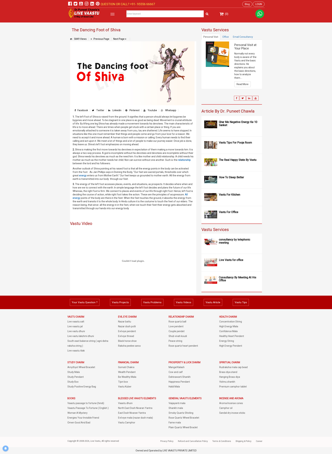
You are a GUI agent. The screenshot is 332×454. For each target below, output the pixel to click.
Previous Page (101, 39)
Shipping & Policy (243, 441)
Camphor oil (225, 408)
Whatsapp (170, 110)
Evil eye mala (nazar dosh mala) (135, 417)
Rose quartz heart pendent (183, 345)
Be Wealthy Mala (127, 377)
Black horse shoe (127, 341)
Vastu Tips (241, 302)
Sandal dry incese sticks (232, 412)
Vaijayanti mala (177, 403)
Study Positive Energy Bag (81, 386)
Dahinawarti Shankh (180, 377)
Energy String (226, 341)
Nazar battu (124, 321)
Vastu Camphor (126, 422)
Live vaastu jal (75, 326)
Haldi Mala (174, 386)
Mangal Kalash (177, 367)
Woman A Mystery (77, 412)
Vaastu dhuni (125, 403)
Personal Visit (210, 36)
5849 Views (80, 39)
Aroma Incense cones (231, 403)
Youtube (152, 110)
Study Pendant (75, 377)
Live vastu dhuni (76, 331)
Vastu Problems (152, 302)
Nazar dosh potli (127, 326)
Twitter (100, 110)
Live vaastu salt (75, 321)
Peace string (175, 341)
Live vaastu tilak (76, 350)
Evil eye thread (126, 336)
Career (259, 441)
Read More (242, 84)
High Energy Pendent (230, 345)
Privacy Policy (166, 441)
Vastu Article (213, 302)
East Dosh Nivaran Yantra (132, 412)
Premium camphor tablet (233, 386)
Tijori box (123, 381)
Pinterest (134, 110)
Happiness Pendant (179, 381)
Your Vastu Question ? (85, 302)
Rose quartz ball (177, 321)
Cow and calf (176, 372)
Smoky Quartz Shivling (181, 412)
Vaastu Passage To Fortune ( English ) (88, 408)
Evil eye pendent (127, 331)
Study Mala (73, 372)
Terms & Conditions (221, 441)
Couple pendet (177, 331)
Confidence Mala (228, 331)
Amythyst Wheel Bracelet (81, 367)
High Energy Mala (228, 326)
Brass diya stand (228, 372)
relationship (184, 160)
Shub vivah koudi (178, 336)
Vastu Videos (183, 302)
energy (83, 175)
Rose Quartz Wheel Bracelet (184, 417)
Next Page (119, 39)
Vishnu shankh (227, 381)
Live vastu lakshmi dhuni (80, 336)
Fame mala (175, 422)
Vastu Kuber (124, 386)
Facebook (82, 110)
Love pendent (176, 326)
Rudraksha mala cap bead (233, 367)
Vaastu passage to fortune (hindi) (85, 403)
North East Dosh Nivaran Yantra (135, 408)
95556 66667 (145, 4)
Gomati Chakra (126, 367)
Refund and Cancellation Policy (193, 441)
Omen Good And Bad (78, 422)
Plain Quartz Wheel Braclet (183, 427)
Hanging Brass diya (229, 377)
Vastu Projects (120, 302)
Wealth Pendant (127, 372)
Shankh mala (176, 408)
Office (225, 36)
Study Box (73, 381)
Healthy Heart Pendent (231, 336)
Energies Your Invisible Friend (83, 417)
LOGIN (258, 4)
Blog (247, 4)
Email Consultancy (243, 36)
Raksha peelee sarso (129, 345)
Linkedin (116, 110)
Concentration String (230, 321)
